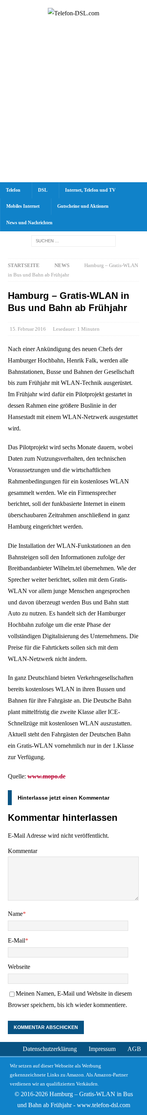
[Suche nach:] (73, 240)
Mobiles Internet (23, 206)
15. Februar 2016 (28, 329)
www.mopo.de (46, 776)
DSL (42, 190)
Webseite (19, 966)
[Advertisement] (73, 104)
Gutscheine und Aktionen (83, 206)
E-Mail (16, 940)
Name (15, 913)
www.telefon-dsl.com (103, 1105)
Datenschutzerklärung (50, 1048)
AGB (134, 1048)
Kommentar (22, 851)
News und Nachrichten (29, 222)
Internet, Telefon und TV (90, 190)
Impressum (102, 1048)
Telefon (13, 190)
